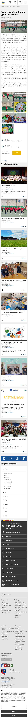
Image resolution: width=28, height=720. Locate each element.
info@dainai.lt (6, 682)
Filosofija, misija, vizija (6, 605)
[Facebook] (2, 665)
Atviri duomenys (18, 649)
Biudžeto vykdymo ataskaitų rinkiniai (8, 629)
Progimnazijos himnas (6, 610)
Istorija (3, 602)
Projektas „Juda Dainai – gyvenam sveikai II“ (13, 218)
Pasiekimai (8, 536)
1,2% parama (9, 568)
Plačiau (22, 196)
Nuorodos (17, 628)
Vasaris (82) (8, 486)
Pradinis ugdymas (19, 605)
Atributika (4, 609)
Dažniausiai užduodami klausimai (20, 637)
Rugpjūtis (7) (8, 473)
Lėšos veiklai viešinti (6, 633)
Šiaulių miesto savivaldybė (15, 672)
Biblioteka (9, 556)
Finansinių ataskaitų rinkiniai (8, 631)
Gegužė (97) (8, 479)
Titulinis (2, 6)
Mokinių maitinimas (11, 560)
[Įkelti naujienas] (9, 2)
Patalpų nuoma (10, 548)
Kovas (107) (8, 484)
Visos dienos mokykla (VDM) (21, 607)
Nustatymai (14, 707)
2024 (6, 496)
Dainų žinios (9, 572)
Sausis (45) (7, 488)
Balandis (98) (8, 482)
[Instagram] (8, 665)
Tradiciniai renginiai (6, 612)
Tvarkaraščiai (7, 594)
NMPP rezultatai (5, 639)
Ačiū (16, 153)
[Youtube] (5, 665)
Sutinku (14, 715)
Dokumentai (9, 540)
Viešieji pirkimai (5, 636)
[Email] (12, 665)
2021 (6, 508)
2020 (6, 512)
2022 (6, 504)
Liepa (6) (7, 475)
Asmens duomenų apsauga (21, 631)
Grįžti (5, 160)
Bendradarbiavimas (6, 614)
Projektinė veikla (16, 6)
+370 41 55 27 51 (6, 681)
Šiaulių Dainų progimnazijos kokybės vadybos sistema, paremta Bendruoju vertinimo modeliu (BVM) (14, 526)
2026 (6, 469)
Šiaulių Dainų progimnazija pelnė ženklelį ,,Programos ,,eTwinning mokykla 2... (12, 408)
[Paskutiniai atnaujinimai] (15, 2)
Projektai (8, 552)
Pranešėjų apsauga (19, 639)
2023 (6, 500)
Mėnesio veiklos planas (12, 564)
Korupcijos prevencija (19, 644)
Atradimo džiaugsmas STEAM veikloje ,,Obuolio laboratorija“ (14, 281)
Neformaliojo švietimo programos (19, 609)
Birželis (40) (8, 477)
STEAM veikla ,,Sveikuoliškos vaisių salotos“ (13, 312)
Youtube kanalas (11, 576)
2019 (6, 515)
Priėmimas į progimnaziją (13, 532)
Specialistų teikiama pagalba (21, 612)
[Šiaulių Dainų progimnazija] (3, 2)
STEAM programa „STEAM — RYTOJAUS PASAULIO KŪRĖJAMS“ (12, 343)
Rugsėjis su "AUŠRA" (7, 377)
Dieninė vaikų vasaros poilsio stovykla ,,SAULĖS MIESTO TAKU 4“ (14, 440)
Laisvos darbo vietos (12, 580)
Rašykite (4, 659)
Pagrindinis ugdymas (19, 602)
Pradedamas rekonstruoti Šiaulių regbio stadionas (12, 249)
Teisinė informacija (19, 647)
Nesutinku (14, 711)
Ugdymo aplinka (5, 603)
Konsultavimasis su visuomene (19, 634)
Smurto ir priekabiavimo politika (20, 642)
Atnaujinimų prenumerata (13, 584)
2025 (6, 492)
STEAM (7, 544)
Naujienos (8, 6)
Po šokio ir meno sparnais (8, 185)
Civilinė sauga (18, 646)
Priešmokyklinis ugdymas (20, 603)
